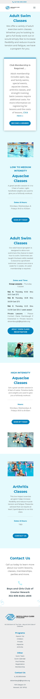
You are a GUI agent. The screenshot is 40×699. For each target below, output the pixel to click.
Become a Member (20, 123)
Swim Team (20, 656)
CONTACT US (20, 536)
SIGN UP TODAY (20, 220)
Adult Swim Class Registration (20, 330)
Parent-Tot (20, 636)
